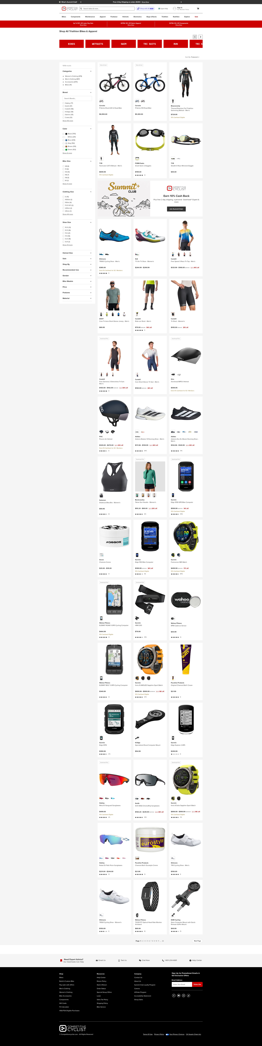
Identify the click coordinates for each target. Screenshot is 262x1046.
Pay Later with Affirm (66, 985)
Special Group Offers (104, 992)
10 (156, 941)
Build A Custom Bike (66, 981)
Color (65, 128)
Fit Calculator (64, 1007)
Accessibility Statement (142, 996)
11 (158, 941)
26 (163, 941)
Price (65, 287)
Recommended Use (71, 270)
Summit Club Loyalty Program (144, 985)
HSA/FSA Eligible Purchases (69, 1011)
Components (64, 1000)
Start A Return (102, 985)
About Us (137, 981)
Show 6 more (67, 153)
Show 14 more (68, 245)
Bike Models (68, 281)
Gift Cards (62, 1003)
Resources (101, 974)
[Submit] (81, 8)
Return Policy (101, 981)
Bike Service (101, 1007)
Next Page (197, 941)
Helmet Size (68, 253)
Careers (137, 989)
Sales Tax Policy (102, 1000)
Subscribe (197, 984)
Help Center (101, 978)
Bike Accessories (65, 996)
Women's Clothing (65, 992)
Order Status (101, 989)
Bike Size (67, 161)
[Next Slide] (181, 2)
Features (66, 292)
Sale (64, 258)
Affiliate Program (140, 992)
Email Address (177, 980)
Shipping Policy (102, 1003)
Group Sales (138, 1000)
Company (137, 974)
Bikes (61, 978)
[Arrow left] (195, 37)
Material (66, 298)
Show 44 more (68, 214)
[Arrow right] (201, 37)
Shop (61, 974)
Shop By (66, 264)
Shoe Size (67, 222)
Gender (66, 275)
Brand (65, 92)
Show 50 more (68, 121)
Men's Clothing (64, 989)
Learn (99, 996)
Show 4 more (67, 184)
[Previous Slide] (80, 2)
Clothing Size (68, 191)
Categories (67, 71)
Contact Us (138, 978)
